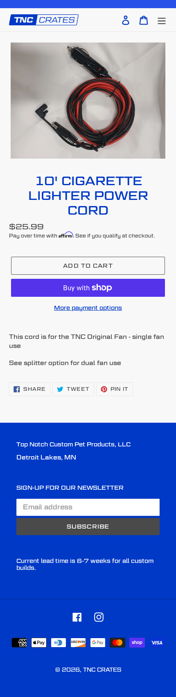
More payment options (88, 307)
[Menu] (162, 20)
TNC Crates (102, 669)
